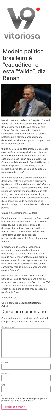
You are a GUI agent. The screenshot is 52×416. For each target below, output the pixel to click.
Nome (5, 362)
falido (15, 302)
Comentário (8, 327)
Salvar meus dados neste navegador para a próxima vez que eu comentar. (24, 399)
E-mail (5, 373)
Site (3, 385)
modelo (22, 302)
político (30, 302)
